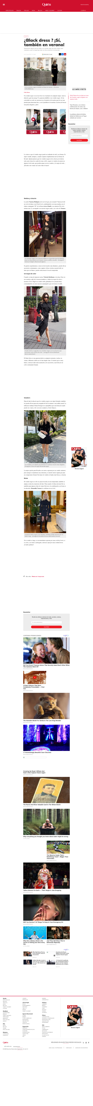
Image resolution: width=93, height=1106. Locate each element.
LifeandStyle (45, 999)
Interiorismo (45, 1022)
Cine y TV (25, 1008)
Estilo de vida (6, 1029)
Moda (33, 10)
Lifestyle (25, 1022)
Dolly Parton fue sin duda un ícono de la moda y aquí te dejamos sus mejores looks (79, 97)
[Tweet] (60, 54)
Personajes (6, 1016)
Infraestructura (46, 1019)
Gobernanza (45, 1029)
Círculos (26, 10)
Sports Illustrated (28, 1014)
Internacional (26, 1032)
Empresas (25, 1028)
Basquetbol (26, 1019)
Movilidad (44, 1030)
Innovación (45, 1033)
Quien (83, 1043)
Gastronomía (6, 1012)
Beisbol (24, 1016)
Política (44, 1002)
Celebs (4, 1028)
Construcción (45, 1016)
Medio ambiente (45, 1026)
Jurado (4, 1021)
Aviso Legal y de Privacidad (55, 1047)
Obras (24, 1035)
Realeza (19, 10)
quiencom (87, 1042)
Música (24, 1009)
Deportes (25, 1006)
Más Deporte (26, 1020)
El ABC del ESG (45, 1035)
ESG (23, 1036)
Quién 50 (83, 10)
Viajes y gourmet (49, 10)
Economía (25, 1030)
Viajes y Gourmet (7, 1006)
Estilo (24, 1004)
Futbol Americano (27, 1018)
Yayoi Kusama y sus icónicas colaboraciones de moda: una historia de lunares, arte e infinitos (79, 106)
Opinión (24, 998)
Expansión (26, 1026)
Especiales (25, 999)
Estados (44, 1009)
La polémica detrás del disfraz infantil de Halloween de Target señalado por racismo (78, 116)
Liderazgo (5, 1035)
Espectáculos (10, 10)
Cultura (59, 10)
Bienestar (5, 1018)
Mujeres (5, 1032)
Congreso (44, 1006)
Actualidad (6, 1033)
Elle (4, 1024)
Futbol (24, 1015)
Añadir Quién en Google (48, 54)
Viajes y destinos (7, 1015)
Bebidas (5, 1014)
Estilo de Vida (6, 1019)
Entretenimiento (26, 1005)
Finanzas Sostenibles (47, 1032)
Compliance (69, 1047)
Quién (4, 998)
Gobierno (44, 1004)
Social (43, 1028)
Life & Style (26, 1002)
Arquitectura (45, 1020)
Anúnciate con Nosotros (81, 1047)
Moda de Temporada (38, 576)
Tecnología (25, 1033)
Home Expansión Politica (29, 1029)
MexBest (5, 1011)
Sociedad (44, 1012)
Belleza (40, 10)
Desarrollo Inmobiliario (48, 1018)
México (43, 1005)
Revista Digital (85, 4)
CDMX (43, 1008)
